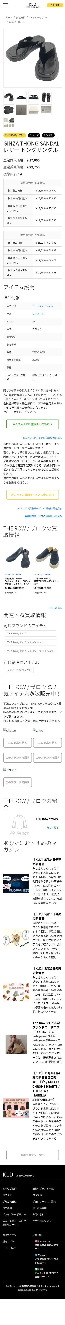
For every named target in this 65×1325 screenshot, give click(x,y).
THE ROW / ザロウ (14, 135)
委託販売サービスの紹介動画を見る (43, 516)
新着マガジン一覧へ (32, 1155)
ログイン (7, 1195)
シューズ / (9, 574)
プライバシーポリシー (14, 1214)
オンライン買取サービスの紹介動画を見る (40, 508)
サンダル (48, 135)
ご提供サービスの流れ (44, 1201)
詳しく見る (52, 827)
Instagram (44, 1241)
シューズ (34, 135)
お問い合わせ (39, 1214)
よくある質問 (39, 1207)
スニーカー (17, 574)
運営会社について (41, 1220)
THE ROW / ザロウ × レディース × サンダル (30, 651)
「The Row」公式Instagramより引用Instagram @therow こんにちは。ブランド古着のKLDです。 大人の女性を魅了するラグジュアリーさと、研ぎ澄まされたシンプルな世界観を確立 (47, 1047)
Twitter (42, 1255)
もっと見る (56, 607)
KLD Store (10, 1248)
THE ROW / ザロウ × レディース (24, 642)
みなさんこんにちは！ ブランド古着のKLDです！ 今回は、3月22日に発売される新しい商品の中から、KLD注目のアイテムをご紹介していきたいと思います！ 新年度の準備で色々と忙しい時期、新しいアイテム (47, 994)
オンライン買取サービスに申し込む (32, 495)
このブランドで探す (18, 757)
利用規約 (7, 1207)
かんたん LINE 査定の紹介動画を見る (42, 437)
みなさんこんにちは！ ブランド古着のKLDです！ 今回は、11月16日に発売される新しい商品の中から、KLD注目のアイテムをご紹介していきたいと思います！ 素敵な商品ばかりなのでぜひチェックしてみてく (47, 1121)
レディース (38, 314)
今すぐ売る (55, 5)
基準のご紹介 (9, 1188)
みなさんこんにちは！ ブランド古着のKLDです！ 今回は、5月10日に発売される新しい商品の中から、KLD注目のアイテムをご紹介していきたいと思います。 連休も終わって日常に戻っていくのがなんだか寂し (47, 940)
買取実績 (37, 1195)
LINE (40, 1269)
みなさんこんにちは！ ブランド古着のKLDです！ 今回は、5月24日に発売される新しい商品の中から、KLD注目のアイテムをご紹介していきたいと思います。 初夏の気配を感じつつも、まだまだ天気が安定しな (47, 885)
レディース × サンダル (19, 670)
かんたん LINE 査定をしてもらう (32, 424)
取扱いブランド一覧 (43, 1188)
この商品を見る (17, 743)
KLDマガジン (9, 1235)
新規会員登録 (9, 1201)
